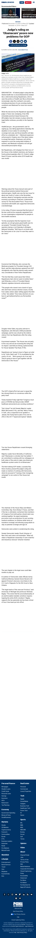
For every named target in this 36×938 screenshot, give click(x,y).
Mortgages (5, 786)
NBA (21, 825)
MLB (21, 827)
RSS (27, 894)
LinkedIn (23, 894)
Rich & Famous (6, 864)
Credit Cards (5, 791)
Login (21, 2)
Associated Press (23, 49)
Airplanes (4, 871)
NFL (21, 823)
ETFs (3, 839)
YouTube (16, 894)
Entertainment (6, 862)
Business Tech (24, 806)
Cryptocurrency (6, 829)
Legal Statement (29, 926)
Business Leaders (7, 841)
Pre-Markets (5, 848)
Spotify (16, 898)
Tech (22, 796)
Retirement (5, 803)
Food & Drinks (6, 874)
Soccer (22, 834)
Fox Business (8, 2)
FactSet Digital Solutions (17, 926)
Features (17, 21)
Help (18, 917)
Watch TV (28, 2)
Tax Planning (5, 805)
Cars (3, 869)
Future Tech (24, 810)
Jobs (21, 857)
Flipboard (20, 894)
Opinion (23, 843)
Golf (21, 836)
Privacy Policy (24, 862)
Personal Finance (8, 783)
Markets (5, 822)
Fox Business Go (25, 885)
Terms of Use (24, 859)
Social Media (24, 801)
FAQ (21, 864)
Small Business (6, 817)
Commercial (24, 789)
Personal (23, 786)
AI (21, 813)
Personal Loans (6, 793)
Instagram (12, 894)
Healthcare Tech (25, 808)
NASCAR (23, 829)
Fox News (23, 880)
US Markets (5, 827)
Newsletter (31, 894)
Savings (4, 796)
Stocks (4, 825)
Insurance (4, 798)
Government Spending (8, 813)
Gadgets (22, 803)
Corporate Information (27, 869)
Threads (18, 41)
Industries (4, 843)
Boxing (22, 832)
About (22, 852)
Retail (3, 846)
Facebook (10, 41)
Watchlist (5, 855)
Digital (22, 799)
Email (25, 41)
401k (3, 800)
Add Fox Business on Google (18, 45)
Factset (23, 924)
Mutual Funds (6, 850)
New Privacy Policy (18, 911)
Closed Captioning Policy (18, 920)
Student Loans (6, 789)
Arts (3, 876)
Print (21, 41)
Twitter (14, 41)
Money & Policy (6, 815)
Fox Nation (23, 882)
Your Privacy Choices (19, 914)
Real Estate (24, 783)
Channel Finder (24, 855)
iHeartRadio (20, 898)
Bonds (3, 836)
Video (22, 848)
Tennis (22, 839)
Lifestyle (5, 859)
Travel (3, 867)
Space (22, 815)
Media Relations (25, 866)
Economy (5, 810)
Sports (23, 820)
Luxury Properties (25, 791)
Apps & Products (25, 887)
